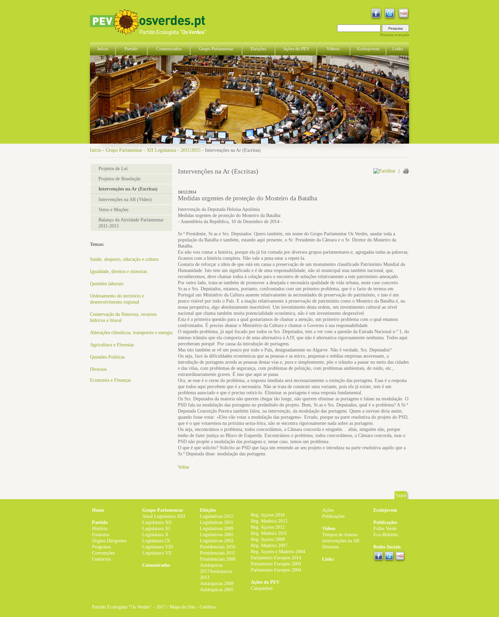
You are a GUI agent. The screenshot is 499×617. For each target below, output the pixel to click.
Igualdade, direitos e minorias (118, 271)
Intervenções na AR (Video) (125, 199)
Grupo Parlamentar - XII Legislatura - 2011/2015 (153, 150)
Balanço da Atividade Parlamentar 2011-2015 (131, 223)
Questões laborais (106, 283)
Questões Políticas (107, 357)
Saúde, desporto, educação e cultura (124, 259)
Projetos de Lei (113, 168)
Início (95, 150)
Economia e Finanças (110, 380)
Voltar (183, 467)
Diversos (98, 369)
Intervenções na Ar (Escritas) (128, 189)
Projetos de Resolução (119, 178)
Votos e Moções (113, 209)
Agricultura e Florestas (112, 344)
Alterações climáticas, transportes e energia (131, 332)
